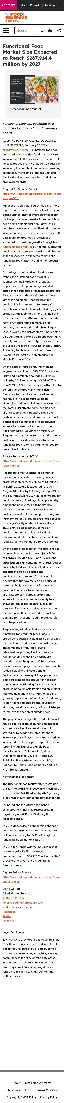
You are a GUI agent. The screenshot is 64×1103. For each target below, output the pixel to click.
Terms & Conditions (47, 1090)
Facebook (9, 911)
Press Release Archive (37, 1082)
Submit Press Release (18, 1090)
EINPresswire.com (15, 149)
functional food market (17, 246)
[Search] (42, 30)
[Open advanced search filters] (50, 30)
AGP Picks (8, 5)
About (16, 1082)
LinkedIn (8, 921)
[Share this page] (59, 30)
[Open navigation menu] (6, 30)
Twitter (7, 916)
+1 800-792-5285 (13, 898)
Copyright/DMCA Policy (22, 1097)
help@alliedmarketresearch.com (23, 902)
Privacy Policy (49, 1097)
